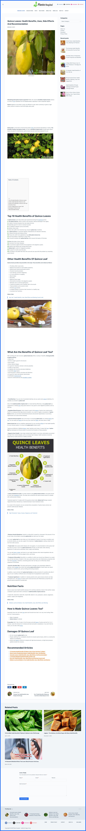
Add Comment (22, 783)
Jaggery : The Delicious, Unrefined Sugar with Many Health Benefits (60, 733)
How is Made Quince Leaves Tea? (16, 206)
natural (45, 399)
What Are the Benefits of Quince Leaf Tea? (18, 203)
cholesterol (16, 495)
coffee (41, 423)
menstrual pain (17, 375)
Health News (41, 10)
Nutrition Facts (12, 204)
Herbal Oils (55, 10)
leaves (36, 410)
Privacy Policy (64, 33)
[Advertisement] (31, 88)
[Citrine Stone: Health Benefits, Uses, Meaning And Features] (65, 815)
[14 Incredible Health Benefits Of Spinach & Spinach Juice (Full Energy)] (23, 720)
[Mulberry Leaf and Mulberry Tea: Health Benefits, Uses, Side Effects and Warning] (46, 815)
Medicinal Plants (21, 10)
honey (21, 625)
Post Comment (24, 798)
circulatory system (27, 377)
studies (16, 567)
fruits (32, 127)
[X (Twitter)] (14, 687)
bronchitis (14, 560)
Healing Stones (29, 10)
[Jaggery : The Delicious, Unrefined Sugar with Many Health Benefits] (62, 720)
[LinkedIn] (25, 687)
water (37, 420)
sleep (15, 370)
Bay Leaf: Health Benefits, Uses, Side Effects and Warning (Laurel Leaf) (27, 658)
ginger (18, 552)
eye (15, 287)
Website (53, 777)
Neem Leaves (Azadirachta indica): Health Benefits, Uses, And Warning (27, 653)
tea (19, 405)
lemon (15, 552)
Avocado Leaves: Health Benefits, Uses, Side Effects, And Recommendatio (28, 655)
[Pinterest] (20, 687)
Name (21, 777)
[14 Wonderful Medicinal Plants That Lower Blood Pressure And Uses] (23, 749)
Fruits (36, 10)
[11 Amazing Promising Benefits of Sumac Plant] (26, 815)
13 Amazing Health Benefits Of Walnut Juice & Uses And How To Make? (27, 651)
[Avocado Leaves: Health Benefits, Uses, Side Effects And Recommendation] (7, 815)
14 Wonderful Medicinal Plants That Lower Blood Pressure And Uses (22, 761)
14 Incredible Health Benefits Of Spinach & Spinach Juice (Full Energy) (22, 733)
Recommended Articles (14, 209)
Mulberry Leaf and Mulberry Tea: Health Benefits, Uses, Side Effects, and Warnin (30, 660)
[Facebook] (9, 687)
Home (46, 822)
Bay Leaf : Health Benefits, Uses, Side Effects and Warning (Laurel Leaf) (26, 297)
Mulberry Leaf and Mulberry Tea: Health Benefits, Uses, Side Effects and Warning (28, 602)
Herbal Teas (48, 10)
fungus (24, 428)
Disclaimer (63, 32)
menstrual (40, 219)
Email (37, 777)
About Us (61, 10)
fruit (14, 101)
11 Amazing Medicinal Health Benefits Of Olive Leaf (22, 656)
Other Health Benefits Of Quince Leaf (17, 201)
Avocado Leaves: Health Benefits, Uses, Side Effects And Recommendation (15, 815)
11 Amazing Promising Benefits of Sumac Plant (35, 814)
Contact (67, 10)
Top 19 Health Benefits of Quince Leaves (17, 200)
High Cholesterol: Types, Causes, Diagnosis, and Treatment (23, 513)
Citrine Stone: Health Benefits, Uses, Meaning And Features (74, 814)
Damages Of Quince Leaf (14, 208)
